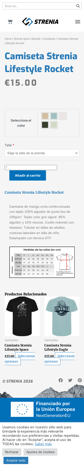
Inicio (8, 38)
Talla (9, 145)
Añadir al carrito (27, 175)
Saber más (43, 444)
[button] (77, 22)
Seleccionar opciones (20, 358)
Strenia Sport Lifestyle (27, 38)
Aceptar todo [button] (15, 460)
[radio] (45, 115)
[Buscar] (77, 6)
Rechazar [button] (11, 452)
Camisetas (49, 38)
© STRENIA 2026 (17, 381)
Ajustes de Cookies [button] (40, 452)
